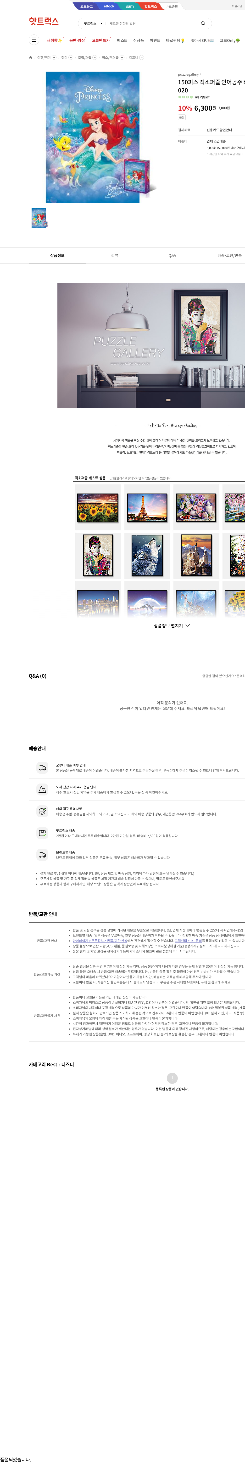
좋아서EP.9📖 (202, 40)
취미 (64, 57)
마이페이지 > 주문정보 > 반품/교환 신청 (100, 940)
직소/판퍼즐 (110, 57)
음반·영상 (77, 40)
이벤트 (155, 40)
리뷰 (114, 255)
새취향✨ (54, 40)
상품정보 (57, 255)
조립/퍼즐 (84, 57)
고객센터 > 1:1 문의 (188, 940)
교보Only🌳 (230, 40)
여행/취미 (44, 57)
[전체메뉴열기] (34, 39)
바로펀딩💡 (175, 40)
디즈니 (134, 57)
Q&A (172, 255)
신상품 (138, 40)
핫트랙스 (90, 23)
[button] (194, 97)
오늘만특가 (101, 40)
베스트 (122, 40)
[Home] (31, 57)
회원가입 (237, 6)
